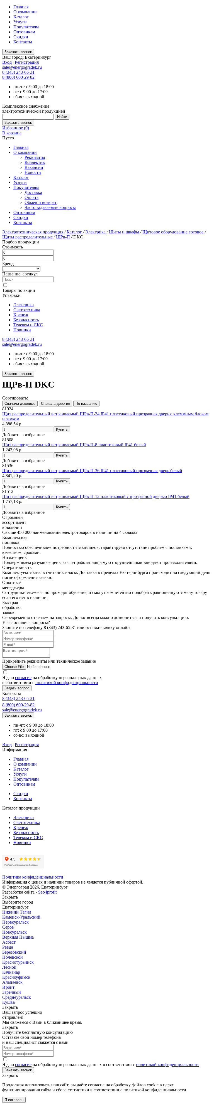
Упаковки (11, 295)
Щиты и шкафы (124, 232)
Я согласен (13, 1100)
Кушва (8, 1002)
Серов (8, 927)
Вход (7, 62)
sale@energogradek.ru (22, 344)
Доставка (33, 192)
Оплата (31, 197)
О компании (25, 11)
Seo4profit (47, 892)
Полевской (12, 957)
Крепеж (20, 314)
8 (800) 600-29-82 (18, 77)
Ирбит (8, 987)
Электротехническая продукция (33, 232)
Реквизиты (35, 157)
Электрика (96, 232)
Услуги (20, 21)
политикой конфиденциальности (66, 682)
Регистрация (27, 62)
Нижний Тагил (16, 912)
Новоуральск (14, 932)
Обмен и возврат (41, 202)
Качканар (11, 972)
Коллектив (35, 162)
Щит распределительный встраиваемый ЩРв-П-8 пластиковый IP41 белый (74, 444)
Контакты (22, 42)
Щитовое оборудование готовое (173, 232)
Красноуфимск (16, 977)
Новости (33, 172)
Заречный (11, 992)
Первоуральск (15, 922)
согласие (23, 677)
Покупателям (26, 26)
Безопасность (26, 319)
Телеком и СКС (28, 324)
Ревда (7, 947)
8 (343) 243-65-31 (18, 72)
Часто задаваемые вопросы (50, 207)
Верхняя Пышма (18, 937)
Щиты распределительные (28, 237)
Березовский (14, 952)
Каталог (21, 16)
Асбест (9, 942)
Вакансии (34, 167)
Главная (20, 6)
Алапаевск (12, 982)
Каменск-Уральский (21, 917)
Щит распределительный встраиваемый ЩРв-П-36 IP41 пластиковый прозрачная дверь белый (92, 470)
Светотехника (26, 309)
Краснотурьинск (18, 962)
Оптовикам (24, 31)
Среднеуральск (16, 997)
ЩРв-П (63, 237)
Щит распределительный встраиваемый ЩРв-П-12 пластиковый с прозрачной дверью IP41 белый (95, 496)
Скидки (20, 36)
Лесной (9, 967)
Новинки (22, 329)
